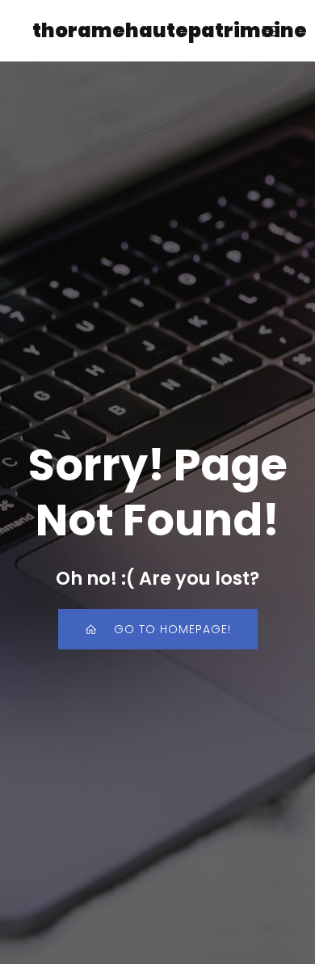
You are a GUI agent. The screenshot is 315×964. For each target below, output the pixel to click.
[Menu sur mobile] (269, 30)
